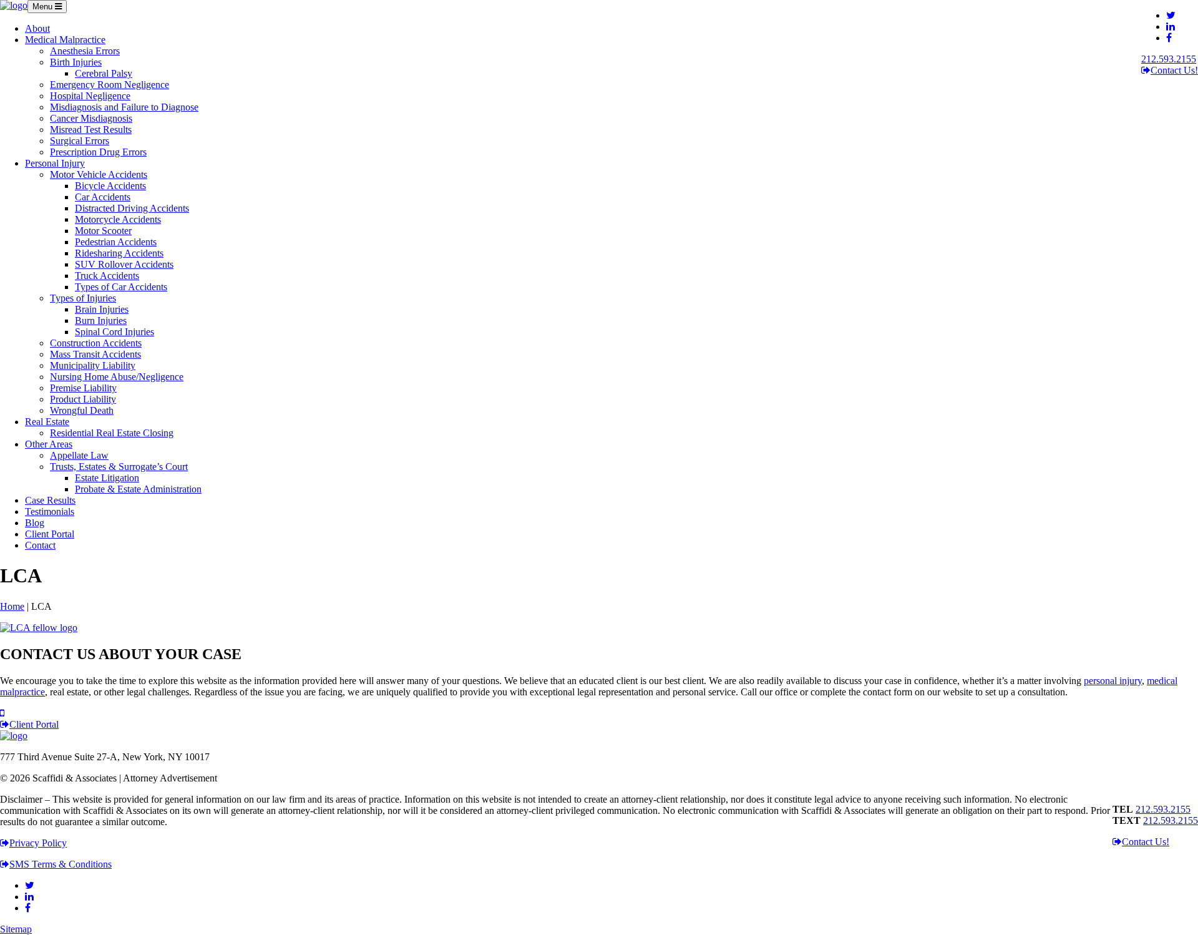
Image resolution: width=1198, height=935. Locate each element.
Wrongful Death (82, 410)
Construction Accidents (96, 343)
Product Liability (83, 399)
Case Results (50, 500)
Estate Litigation (107, 477)
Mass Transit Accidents (95, 354)
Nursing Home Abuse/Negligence (116, 376)
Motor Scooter (103, 230)
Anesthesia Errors (85, 51)
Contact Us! (1174, 70)
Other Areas (48, 444)
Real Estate (47, 421)
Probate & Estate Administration (138, 489)
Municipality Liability (92, 365)
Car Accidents (102, 197)
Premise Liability (83, 388)
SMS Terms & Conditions (60, 864)
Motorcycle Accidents (118, 219)
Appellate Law (79, 455)
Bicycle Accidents (110, 185)
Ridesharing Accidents (119, 253)
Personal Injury (55, 163)
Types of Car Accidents (121, 286)
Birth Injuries (76, 62)
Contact (40, 545)
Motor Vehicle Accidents (98, 174)
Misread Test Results (91, 129)
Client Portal (49, 534)
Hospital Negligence (90, 96)
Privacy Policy (38, 843)
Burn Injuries (101, 320)
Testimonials (49, 511)
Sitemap (16, 929)
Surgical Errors (79, 140)
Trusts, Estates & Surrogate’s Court (119, 466)
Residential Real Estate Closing (111, 433)
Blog (34, 522)
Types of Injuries (83, 298)
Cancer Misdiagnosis (91, 118)
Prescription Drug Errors (98, 152)
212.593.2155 (1168, 59)
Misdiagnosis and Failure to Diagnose (124, 107)
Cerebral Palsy (103, 73)
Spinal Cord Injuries (114, 331)
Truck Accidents (107, 275)
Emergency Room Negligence (109, 84)
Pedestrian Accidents (116, 242)
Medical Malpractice (65, 39)
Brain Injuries (102, 309)
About (37, 28)
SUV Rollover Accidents (124, 264)
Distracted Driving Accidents (132, 208)
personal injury (1113, 680)
